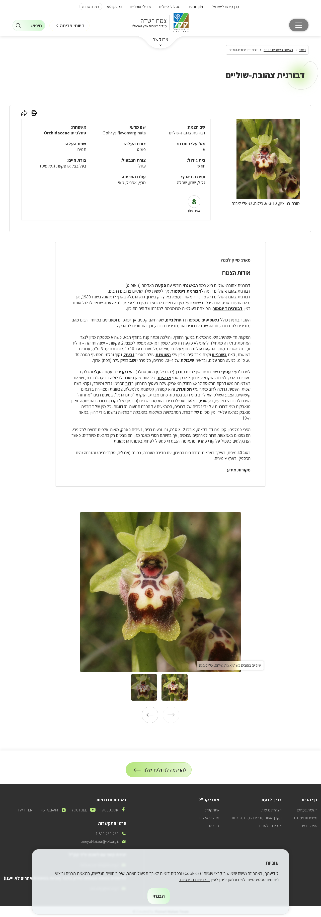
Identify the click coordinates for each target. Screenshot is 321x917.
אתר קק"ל (212, 810)
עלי (97, 372)
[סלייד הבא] (150, 715)
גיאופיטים (210, 320)
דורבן (180, 372)
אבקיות (164, 377)
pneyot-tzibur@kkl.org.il (103, 841)
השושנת (163, 354)
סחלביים (174, 320)
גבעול (128, 354)
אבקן (126, 372)
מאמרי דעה (309, 825)
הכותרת (184, 389)
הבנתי (158, 896)
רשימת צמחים (307, 810)
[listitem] (160, 592)
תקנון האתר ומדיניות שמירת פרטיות (257, 817)
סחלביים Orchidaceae (65, 133)
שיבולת (187, 360)
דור (128, 383)
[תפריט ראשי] (298, 25)
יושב (133, 360)
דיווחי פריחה (72, 25)
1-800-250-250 (111, 833)
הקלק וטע (114, 6)
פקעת (160, 285)
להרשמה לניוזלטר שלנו (165, 772)
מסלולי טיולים (170, 6)
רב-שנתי (190, 285)
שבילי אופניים (140, 6)
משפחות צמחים (305, 817)
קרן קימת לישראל (225, 6)
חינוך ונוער (196, 6)
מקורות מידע (239, 470)
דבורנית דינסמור (186, 291)
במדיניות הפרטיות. (194, 879)
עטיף (226, 372)
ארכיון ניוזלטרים (270, 825)
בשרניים (219, 354)
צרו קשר (160, 39)
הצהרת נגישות (271, 810)
